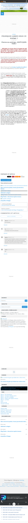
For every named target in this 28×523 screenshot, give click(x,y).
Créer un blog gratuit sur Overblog (8, 483)
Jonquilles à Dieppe (6, 436)
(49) (6, 412)
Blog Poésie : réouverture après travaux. (11, 431)
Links (2, 401)
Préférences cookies (24, 486)
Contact (23, 483)
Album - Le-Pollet (5, 400)
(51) (6, 411)
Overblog (22, 480)
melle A (7, 115)
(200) (4, 408)
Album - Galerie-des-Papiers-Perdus (9, 398)
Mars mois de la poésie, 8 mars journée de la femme (14, 421)
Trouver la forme (5, 403)
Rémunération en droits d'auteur (19, 485)
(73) (6, 410)
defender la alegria (5, 426)
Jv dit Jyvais (11, 326)
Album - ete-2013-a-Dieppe (7, 397)
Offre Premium (2, 486)
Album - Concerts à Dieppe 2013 (8, 396)
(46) (5, 414)
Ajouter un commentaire (11, 216)
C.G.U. (11, 485)
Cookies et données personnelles (13, 486)
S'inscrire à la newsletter (6, 180)
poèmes (14, 34)
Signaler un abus (5, 485)
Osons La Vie (4, 402)
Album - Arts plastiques (6, 394)
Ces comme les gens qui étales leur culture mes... (13, 381)
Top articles (18, 483)
